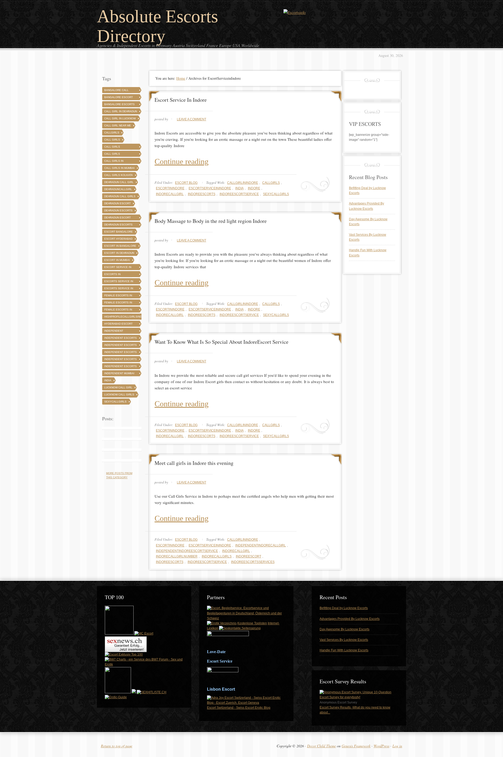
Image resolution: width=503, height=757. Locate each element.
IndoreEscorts (201, 194)
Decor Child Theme (321, 745)
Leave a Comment (191, 119)
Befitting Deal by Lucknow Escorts (344, 608)
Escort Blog (186, 183)
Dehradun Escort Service (117, 218)
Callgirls (271, 183)
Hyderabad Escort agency (118, 324)
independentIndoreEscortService (187, 551)
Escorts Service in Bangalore (118, 282)
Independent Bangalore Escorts (119, 331)
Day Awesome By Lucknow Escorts (344, 629)
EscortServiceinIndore (210, 188)
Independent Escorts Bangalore (120, 338)
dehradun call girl (119, 182)
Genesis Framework (356, 745)
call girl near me (117, 125)
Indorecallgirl (170, 194)
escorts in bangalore (112, 275)
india (239, 188)
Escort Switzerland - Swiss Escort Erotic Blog (238, 708)
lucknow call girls (119, 394)
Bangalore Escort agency (118, 98)
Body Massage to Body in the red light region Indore (211, 220)
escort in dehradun (119, 252)
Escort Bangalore (118, 231)
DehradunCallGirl (118, 189)
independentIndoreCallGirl (260, 545)
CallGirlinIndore (242, 183)
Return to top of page (116, 745)
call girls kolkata (118, 175)
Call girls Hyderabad (112, 154)
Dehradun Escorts (118, 210)
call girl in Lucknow (120, 118)
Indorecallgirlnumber (177, 556)
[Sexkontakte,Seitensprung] (240, 628)
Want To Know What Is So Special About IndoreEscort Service (221, 341)
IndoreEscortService (239, 194)
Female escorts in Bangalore (118, 296)
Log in (397, 745)
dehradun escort (117, 203)
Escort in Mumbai (117, 260)
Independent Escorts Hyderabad (120, 345)
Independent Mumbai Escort (119, 374)
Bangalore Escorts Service (119, 105)
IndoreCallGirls (217, 556)
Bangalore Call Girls (116, 91)
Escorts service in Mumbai (118, 289)
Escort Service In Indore (181, 99)
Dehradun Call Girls (119, 196)
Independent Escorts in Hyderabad (120, 360)
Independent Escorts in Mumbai (120, 367)
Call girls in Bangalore (113, 161)
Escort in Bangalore (120, 245)
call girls (112, 139)
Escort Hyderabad (118, 238)
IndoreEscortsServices (253, 562)
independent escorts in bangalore (120, 353)
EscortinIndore (170, 188)
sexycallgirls (276, 194)
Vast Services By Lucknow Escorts (344, 640)
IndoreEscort (248, 556)
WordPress (381, 745)
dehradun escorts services (118, 225)
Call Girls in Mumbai (119, 168)
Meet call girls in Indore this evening (194, 462)
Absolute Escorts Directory (157, 26)
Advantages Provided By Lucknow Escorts (350, 619)
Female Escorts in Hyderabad (118, 303)
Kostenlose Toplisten (252, 623)
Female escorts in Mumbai (118, 310)
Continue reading (182, 161)
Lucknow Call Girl (118, 387)
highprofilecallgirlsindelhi (126, 316)
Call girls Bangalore (112, 147)
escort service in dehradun (117, 268)
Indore (254, 188)
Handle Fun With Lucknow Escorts (344, 650)
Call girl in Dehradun (120, 111)
